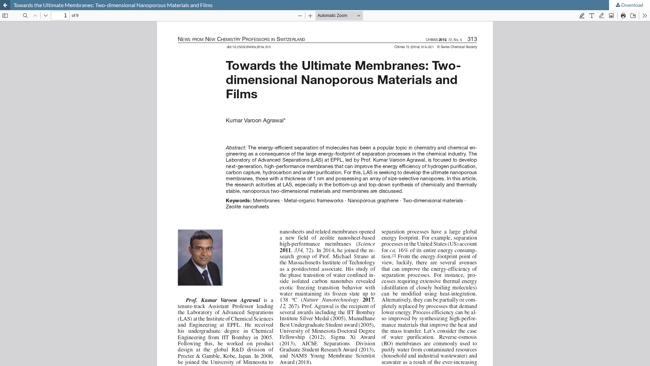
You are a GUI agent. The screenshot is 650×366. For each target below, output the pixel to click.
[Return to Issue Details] (5, 5)
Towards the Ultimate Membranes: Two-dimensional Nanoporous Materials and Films (113, 5)
